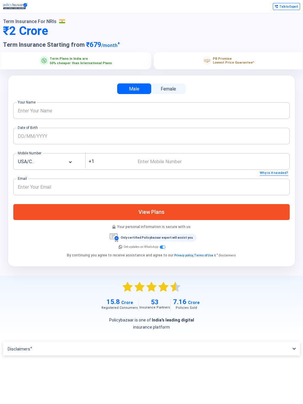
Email (22, 179)
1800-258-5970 (249, 8)
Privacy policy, (184, 255)
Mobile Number (29, 153)
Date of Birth (28, 128)
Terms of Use (203, 255)
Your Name (27, 102)
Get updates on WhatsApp (140, 246)
